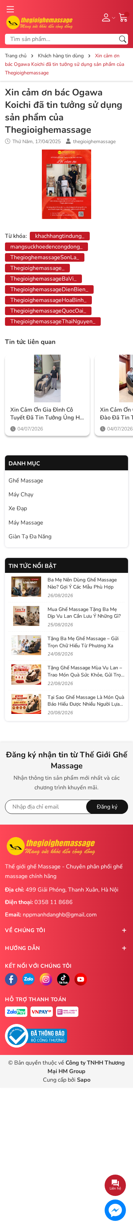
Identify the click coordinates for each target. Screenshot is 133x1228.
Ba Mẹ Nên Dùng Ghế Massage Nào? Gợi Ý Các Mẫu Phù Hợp (82, 583)
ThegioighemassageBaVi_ (43, 279)
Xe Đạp (18, 508)
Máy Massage (26, 523)
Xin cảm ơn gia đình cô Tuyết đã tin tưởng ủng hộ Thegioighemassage (46, 414)
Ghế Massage (26, 481)
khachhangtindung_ (59, 236)
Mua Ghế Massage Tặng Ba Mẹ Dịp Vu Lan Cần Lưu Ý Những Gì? (84, 613)
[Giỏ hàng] (123, 17)
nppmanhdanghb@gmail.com (60, 915)
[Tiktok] (63, 979)
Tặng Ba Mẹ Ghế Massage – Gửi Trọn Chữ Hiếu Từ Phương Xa (83, 642)
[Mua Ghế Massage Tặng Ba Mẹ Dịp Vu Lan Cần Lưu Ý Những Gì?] (26, 616)
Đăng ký (107, 807)
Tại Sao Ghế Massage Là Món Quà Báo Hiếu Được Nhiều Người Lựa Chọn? (86, 704)
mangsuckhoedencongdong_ (46, 247)
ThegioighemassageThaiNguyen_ (52, 321)
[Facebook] (11, 979)
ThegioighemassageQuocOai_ (48, 311)
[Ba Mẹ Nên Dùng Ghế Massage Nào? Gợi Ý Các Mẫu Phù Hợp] (26, 586)
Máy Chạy (21, 494)
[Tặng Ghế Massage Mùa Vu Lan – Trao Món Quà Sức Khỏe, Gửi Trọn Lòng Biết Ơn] (26, 674)
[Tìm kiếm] (122, 39)
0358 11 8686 (53, 902)
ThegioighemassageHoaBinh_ (48, 300)
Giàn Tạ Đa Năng (30, 536)
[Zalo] (28, 979)
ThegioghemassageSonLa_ (44, 257)
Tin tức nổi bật (32, 566)
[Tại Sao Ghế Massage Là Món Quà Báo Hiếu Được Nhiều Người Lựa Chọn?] (26, 704)
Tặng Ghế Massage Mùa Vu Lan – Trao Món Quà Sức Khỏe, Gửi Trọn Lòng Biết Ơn (86, 674)
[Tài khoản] (107, 17)
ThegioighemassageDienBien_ (49, 289)
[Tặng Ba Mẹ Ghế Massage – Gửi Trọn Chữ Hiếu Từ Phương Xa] (26, 645)
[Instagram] (46, 979)
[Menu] (10, 9)
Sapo (83, 1080)
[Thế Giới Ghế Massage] (39, 22)
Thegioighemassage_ (37, 268)
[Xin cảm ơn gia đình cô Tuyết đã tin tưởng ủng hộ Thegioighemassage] (47, 378)
